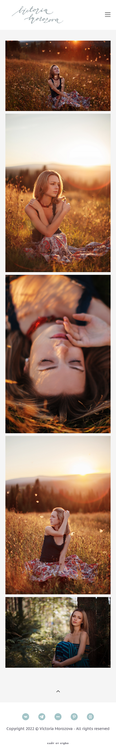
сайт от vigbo (58, 743)
